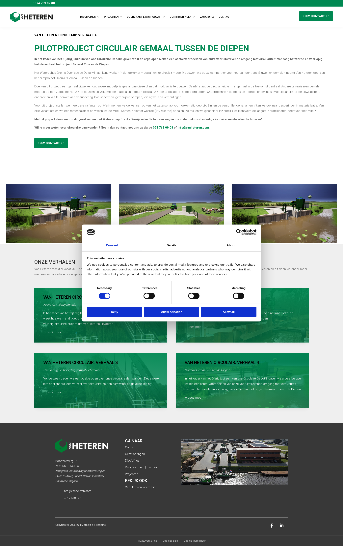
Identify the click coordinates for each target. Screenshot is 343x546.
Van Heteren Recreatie (140, 487)
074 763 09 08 (163, 127)
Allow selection (171, 312)
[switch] (149, 296)
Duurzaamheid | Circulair (141, 467)
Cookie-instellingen (195, 540)
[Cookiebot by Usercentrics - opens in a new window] (239, 232)
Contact (225, 16)
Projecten (111, 16)
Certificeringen (180, 16)
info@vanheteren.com (193, 127)
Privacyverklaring (147, 540)
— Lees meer (52, 332)
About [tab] (231, 245)
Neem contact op (316, 16)
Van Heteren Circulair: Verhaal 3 (80, 362)
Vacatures (207, 16)
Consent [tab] (112, 245)
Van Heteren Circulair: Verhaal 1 (80, 297)
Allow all (229, 312)
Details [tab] (171, 245)
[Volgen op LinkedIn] (282, 526)
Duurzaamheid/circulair (144, 16)
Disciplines (88, 16)
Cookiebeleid (170, 540)
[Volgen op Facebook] (272, 526)
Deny (114, 312)
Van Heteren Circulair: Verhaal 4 (222, 362)
